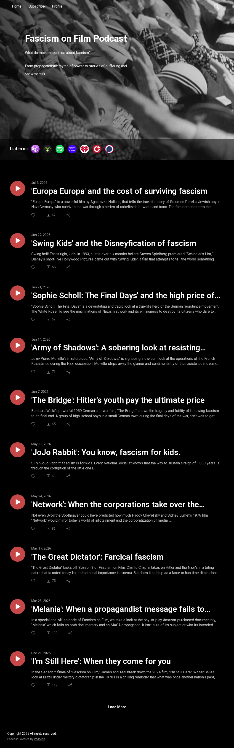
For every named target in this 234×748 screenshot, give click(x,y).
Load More (117, 707)
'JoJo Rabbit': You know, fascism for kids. (106, 452)
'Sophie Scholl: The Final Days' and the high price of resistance (123, 296)
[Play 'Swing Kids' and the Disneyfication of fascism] (17, 240)
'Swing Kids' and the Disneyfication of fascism (113, 243)
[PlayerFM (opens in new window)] (97, 149)
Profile (57, 6)
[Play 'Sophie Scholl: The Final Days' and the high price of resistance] (17, 293)
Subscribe (37, 6)
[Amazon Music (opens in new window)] (72, 149)
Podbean (39, 739)
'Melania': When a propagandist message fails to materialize (118, 609)
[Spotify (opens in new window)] (60, 149)
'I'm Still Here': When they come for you (101, 661)
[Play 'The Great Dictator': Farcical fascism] (17, 554)
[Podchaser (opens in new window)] (109, 149)
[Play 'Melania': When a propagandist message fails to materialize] (17, 606)
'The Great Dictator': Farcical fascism (97, 557)
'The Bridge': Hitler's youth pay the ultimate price (118, 400)
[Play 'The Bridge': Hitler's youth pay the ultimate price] (17, 397)
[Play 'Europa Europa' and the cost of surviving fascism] (17, 188)
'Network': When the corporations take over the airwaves (115, 505)
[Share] (68, 215)
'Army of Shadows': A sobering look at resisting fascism (115, 348)
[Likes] (33, 215)
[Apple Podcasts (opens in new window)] (35, 149)
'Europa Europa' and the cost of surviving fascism (119, 191)
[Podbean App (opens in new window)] (47, 149)
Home (16, 6)
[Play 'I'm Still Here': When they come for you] (17, 658)
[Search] (216, 6)
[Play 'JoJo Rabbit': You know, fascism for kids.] (17, 449)
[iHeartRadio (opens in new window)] (84, 149)
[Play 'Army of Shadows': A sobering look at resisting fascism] (17, 345)
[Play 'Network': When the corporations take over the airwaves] (17, 502)
